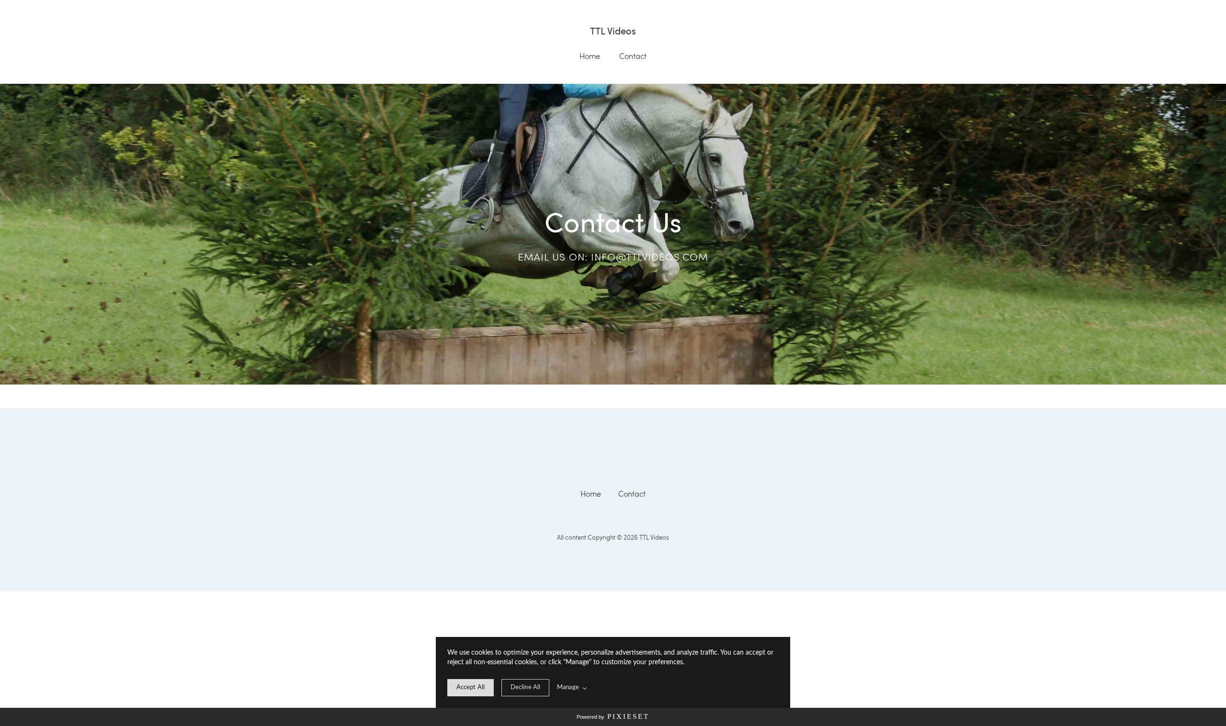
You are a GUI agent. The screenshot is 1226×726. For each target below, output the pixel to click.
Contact (633, 56)
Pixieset (628, 716)
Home (589, 56)
